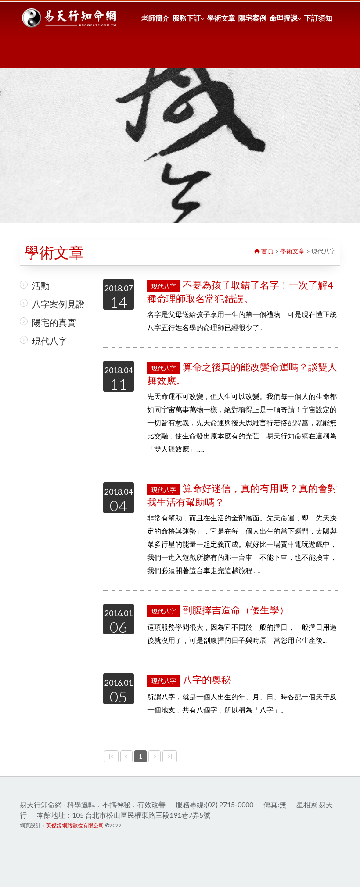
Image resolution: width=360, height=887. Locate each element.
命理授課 (284, 18)
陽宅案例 (252, 18)
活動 (41, 285)
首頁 (267, 251)
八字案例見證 (58, 304)
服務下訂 (187, 18)
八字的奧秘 (191, 679)
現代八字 (49, 340)
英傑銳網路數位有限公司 (75, 825)
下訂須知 (318, 18)
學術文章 (221, 18)
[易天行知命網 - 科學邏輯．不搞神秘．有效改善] (70, 18)
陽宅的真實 (54, 322)
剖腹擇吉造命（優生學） (220, 610)
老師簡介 (155, 18)
